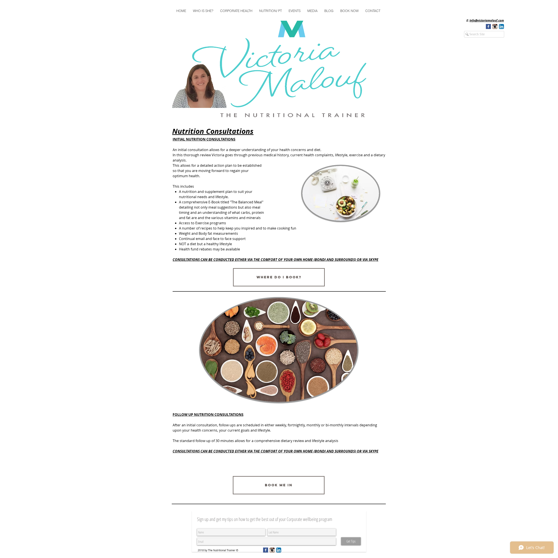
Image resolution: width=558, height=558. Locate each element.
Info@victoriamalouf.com (487, 20)
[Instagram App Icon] (494, 26)
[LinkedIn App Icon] (501, 26)
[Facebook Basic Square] (488, 26)
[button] (203, 10)
